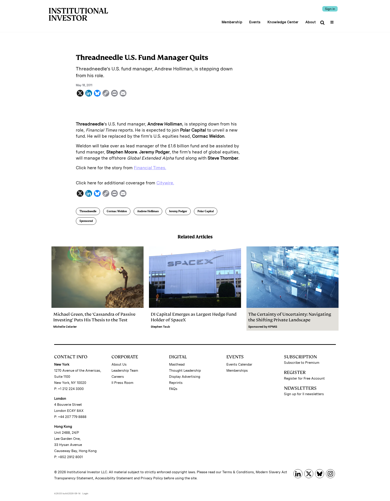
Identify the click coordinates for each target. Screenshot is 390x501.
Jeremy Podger (178, 211)
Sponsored (86, 221)
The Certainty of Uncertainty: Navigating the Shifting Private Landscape (289, 317)
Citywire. (165, 183)
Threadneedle (87, 211)
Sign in (330, 9)
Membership (232, 22)
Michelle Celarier (65, 326)
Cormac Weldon (117, 211)
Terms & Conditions (238, 472)
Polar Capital (205, 211)
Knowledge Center (283, 22)
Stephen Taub (160, 326)
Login (85, 493)
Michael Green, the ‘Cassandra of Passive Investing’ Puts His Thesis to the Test (94, 317)
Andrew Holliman (148, 211)
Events (255, 22)
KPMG (272, 326)
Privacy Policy (152, 478)
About (310, 22)
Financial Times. (150, 167)
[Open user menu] (332, 20)
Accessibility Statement (114, 478)
